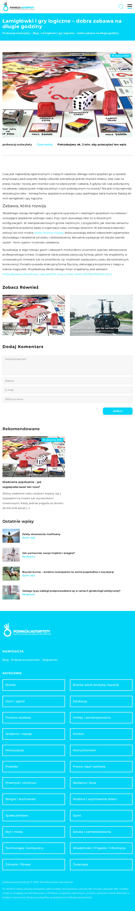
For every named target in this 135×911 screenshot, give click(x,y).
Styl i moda (14, 832)
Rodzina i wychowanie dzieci (95, 799)
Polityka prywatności (25, 659)
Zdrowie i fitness (17, 864)
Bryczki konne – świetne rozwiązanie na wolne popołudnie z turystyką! (68, 571)
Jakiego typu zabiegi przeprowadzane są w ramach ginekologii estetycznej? (71, 590)
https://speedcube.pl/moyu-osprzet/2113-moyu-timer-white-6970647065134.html (57, 274)
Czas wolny (45, 144)
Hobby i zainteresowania (92, 717)
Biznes (10, 685)
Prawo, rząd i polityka (89, 766)
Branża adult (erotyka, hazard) (96, 685)
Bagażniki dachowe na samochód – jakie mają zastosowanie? (100, 330)
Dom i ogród (15, 701)
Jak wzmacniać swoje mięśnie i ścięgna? (48, 553)
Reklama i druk (84, 783)
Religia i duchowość (20, 799)
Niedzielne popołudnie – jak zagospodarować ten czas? (24, 330)
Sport (77, 815)
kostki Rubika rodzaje (48, 232)
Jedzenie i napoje (18, 734)
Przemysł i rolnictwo (20, 783)
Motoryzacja (14, 750)
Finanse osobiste (18, 717)
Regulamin (50, 659)
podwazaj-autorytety (17, 144)
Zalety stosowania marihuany (41, 534)
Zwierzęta (80, 864)
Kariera (78, 734)
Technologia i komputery (24, 848)
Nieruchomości (84, 750)
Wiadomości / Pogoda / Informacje (99, 848)
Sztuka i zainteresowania (92, 832)
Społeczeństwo (16, 815)
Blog (5, 659)
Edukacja (80, 701)
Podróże (11, 766)
